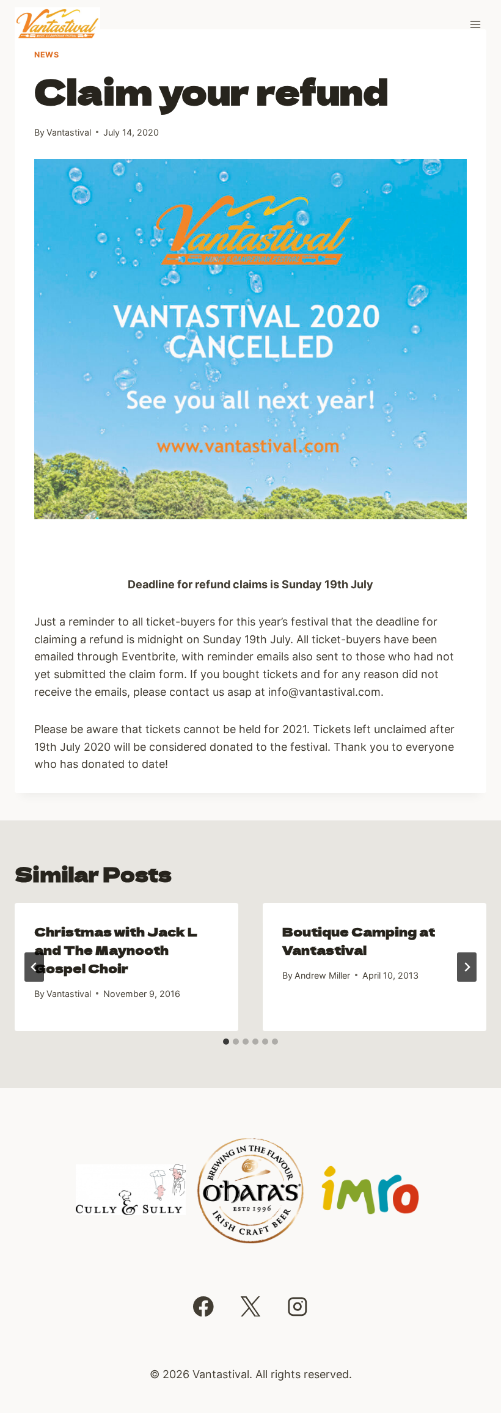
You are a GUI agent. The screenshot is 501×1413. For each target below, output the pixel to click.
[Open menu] (475, 24)
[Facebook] (203, 1306)
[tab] (226, 1042)
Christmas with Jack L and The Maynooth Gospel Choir (115, 949)
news (46, 54)
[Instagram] (297, 1306)
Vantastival (68, 132)
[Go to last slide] (34, 967)
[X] (250, 1306)
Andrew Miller (322, 975)
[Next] (467, 967)
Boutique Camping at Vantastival (358, 940)
